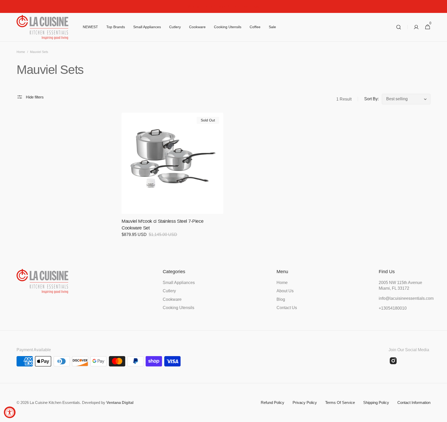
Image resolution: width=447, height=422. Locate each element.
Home (21, 52)
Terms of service (340, 402)
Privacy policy (305, 402)
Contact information (413, 402)
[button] (398, 27)
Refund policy (272, 402)
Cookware (172, 299)
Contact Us (287, 307)
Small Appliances (179, 282)
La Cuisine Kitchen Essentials (55, 402)
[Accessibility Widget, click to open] (10, 412)
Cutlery (169, 291)
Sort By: (371, 99)
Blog (281, 299)
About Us (285, 291)
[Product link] (172, 178)
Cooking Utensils (178, 307)
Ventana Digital (119, 402)
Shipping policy (376, 402)
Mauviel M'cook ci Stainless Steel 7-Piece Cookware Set (162, 224)
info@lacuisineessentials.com (404, 298)
